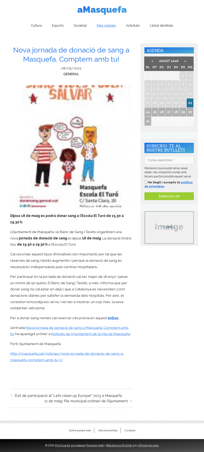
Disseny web (95, 445)
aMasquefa (102, 9)
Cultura (36, 25)
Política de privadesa (70, 445)
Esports (58, 25)
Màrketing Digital (119, 445)
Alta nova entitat (107, 430)
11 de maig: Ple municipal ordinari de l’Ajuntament (86, 401)
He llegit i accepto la (168, 184)
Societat (80, 25)
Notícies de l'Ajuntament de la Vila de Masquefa (90, 334)
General (71, 74)
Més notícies (106, 25)
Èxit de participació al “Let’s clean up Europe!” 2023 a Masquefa (68, 396)
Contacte (129, 430)
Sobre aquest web (80, 430)
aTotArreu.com (148, 445)
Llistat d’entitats (161, 25)
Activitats (133, 25)
